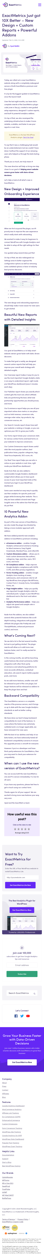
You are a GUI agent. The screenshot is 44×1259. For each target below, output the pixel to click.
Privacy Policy (23, 1219)
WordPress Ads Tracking (11, 1132)
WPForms (5, 1180)
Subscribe (22, 974)
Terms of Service (8, 1219)
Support (5, 1158)
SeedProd (6, 1186)
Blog (4, 1097)
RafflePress (6, 1198)
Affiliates (5, 1093)
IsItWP (4, 1192)
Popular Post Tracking (10, 1143)
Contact (5, 1090)
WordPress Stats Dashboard (13, 1139)
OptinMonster (7, 1177)
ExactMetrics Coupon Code (12, 1221)
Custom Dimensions (9, 1124)
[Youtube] (28, 1016)
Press (4, 1086)
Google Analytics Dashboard (13, 1106)
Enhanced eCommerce (11, 1120)
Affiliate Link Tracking (10, 1113)
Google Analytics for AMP (12, 1135)
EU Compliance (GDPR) (11, 1117)
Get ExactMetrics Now (22, 1062)
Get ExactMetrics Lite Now (20, 885)
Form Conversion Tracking (12, 1128)
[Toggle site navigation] (39, 5)
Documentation (8, 1155)
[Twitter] (22, 1016)
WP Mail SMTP (8, 1195)
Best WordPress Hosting (11, 1166)
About (4, 1082)
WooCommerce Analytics (11, 1109)
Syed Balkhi (14, 46)
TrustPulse (6, 1189)
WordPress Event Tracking (12, 1146)
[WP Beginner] (16, 1233)
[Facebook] (16, 1016)
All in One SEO (7, 1183)
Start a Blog (6, 1162)
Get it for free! (28, 137)
